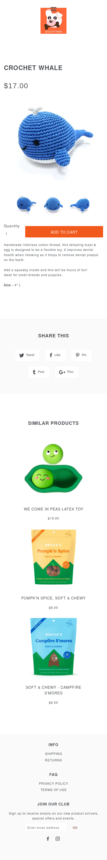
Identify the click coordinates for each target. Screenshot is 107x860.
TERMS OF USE (54, 789)
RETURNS (53, 760)
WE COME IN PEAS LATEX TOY (53, 508)
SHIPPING (53, 753)
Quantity (11, 225)
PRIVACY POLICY (53, 783)
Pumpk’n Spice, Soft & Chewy (53, 597)
